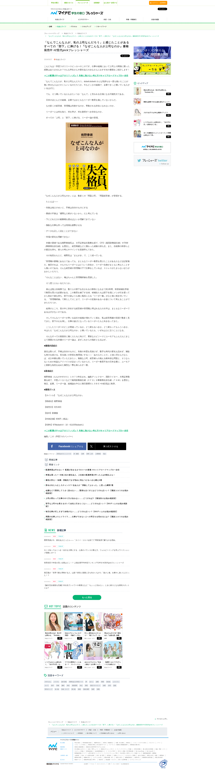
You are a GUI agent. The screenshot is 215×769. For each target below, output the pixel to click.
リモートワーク (101, 26)
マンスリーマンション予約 (111, 753)
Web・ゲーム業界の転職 (87, 755)
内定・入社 (92, 730)
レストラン (116, 681)
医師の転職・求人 (108, 757)
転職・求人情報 (120, 742)
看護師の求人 (87, 757)
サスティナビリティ (101, 764)
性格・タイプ (65, 689)
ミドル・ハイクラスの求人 (140, 742)
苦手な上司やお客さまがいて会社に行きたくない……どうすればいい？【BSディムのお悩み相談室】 (86, 505)
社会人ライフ (61, 26)
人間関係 (98, 453)
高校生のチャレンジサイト (107, 749)
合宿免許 (97, 3)
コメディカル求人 (97, 757)
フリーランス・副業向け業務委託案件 (118, 744)
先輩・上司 (90, 453)
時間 (102, 681)
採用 (109, 764)
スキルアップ (86, 26)
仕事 (82, 453)
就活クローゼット (95, 685)
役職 (98, 689)
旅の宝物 (63, 681)
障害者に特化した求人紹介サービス (97, 744)
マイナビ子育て (112, 751)
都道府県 (74, 685)
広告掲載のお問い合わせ (107, 733)
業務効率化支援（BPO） (90, 759)
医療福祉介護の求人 (135, 744)
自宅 (109, 685)
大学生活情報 (137, 749)
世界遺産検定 (89, 751)
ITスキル (74, 26)
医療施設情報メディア (80, 753)
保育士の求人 (119, 757)
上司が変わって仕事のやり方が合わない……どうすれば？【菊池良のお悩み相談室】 (81, 498)
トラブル (56, 681)
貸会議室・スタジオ (111, 759)
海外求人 (128, 742)
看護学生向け (97, 742)
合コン (91, 681)
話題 (114, 685)
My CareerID (150, 751)
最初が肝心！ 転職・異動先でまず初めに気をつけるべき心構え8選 (74, 480)
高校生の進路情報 (79, 747)
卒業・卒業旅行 (105, 730)
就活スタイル (68, 3)
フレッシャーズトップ (51, 33)
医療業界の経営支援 (147, 757)
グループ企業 (116, 764)
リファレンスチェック (135, 759)
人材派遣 (77, 755)
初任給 (108, 681)
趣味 (63, 685)
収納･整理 (86, 689)
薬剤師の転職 (78, 757)
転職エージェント (118, 755)
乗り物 (73, 689)
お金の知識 (117, 730)
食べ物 (57, 689)
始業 (104, 685)
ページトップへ (162, 719)
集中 (52, 685)
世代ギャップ (48, 689)
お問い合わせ (122, 733)
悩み (104, 453)
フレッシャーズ (83, 3)
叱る (81, 685)
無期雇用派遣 (128, 757)
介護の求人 (137, 757)
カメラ (47, 685)
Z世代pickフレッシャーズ (64, 453)
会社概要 (86, 764)
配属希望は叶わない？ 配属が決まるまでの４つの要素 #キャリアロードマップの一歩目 (83, 470)
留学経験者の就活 (87, 742)
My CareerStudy (140, 751)
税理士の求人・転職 (152, 755)
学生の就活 (77, 742)
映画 (79, 689)
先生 (68, 685)
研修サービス (78, 759)
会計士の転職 (141, 755)
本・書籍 (76, 453)
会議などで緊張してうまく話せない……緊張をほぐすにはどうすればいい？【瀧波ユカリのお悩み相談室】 (87, 491)
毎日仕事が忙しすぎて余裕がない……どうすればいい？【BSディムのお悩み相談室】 (82, 512)
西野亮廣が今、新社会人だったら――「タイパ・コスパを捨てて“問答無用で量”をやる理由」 (80, 540)
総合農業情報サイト (100, 751)
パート (159, 742)
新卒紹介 (109, 755)
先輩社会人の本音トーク (76, 681)
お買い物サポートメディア (95, 753)
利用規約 (80, 733)
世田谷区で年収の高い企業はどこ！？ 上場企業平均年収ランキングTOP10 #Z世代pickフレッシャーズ (84, 563)
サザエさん (48, 681)
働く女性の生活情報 (148, 749)
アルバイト (152, 742)
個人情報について (92, 733)
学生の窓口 (55, 3)
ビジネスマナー (79, 730)
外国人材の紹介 (159, 757)
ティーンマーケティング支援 (124, 749)
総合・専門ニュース (93, 749)
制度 (93, 689)
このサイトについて (68, 733)
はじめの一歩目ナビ (110, 3)
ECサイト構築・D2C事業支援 (125, 751)
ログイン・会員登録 (159, 3)
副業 (97, 681)
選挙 (86, 685)
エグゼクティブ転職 (130, 755)
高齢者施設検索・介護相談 (149, 753)
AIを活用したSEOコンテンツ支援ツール (130, 753)
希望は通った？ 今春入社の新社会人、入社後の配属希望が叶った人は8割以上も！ (80, 475)
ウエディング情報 (79, 751)
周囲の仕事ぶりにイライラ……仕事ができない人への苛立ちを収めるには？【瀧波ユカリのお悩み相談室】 (87, 518)
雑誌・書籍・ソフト (161, 749)
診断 (50, 26)
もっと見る (87, 597)
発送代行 (101, 759)
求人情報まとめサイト (80, 749)
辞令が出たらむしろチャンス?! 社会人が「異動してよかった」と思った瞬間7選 (79, 485)
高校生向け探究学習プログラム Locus (95, 747)
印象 (57, 685)
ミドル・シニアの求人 (80, 744)
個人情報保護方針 (125, 764)
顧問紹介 (162, 755)
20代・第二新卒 (100, 755)
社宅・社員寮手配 (122, 759)
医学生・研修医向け (108, 742)
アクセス (92, 764)
